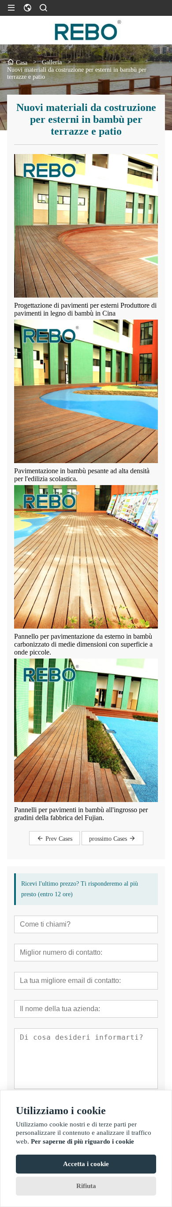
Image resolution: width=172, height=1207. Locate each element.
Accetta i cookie (86, 1163)
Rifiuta (86, 1185)
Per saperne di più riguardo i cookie (82, 1141)
